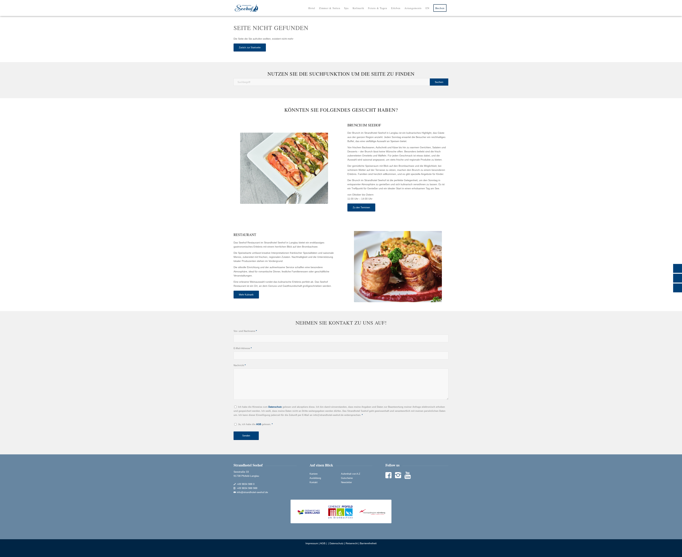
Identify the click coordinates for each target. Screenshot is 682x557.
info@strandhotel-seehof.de (252, 492)
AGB (322, 543)
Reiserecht (352, 543)
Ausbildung (315, 478)
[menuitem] (311, 8)
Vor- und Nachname (245, 331)
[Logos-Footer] (341, 511)
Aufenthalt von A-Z (350, 473)
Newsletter (346, 482)
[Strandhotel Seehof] (246, 8)
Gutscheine (347, 478)
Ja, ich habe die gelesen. (255, 424)
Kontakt (314, 482)
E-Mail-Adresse (243, 348)
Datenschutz (336, 543)
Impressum (311, 543)
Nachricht (240, 365)
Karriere (314, 473)
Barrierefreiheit (368, 543)
